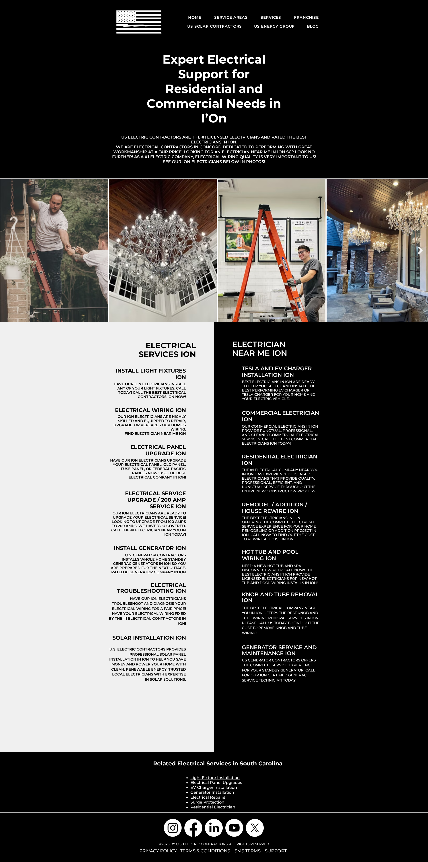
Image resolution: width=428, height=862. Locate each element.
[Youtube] (234, 828)
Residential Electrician (212, 807)
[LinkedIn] (214, 828)
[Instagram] (173, 828)
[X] (255, 828)
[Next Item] (420, 250)
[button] (228, 17)
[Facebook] (193, 828)
